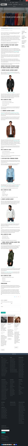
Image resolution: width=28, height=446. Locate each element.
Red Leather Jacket (21, 361)
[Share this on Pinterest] (18, 297)
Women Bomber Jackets (12, 361)
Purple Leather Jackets (21, 366)
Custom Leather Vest (3, 385)
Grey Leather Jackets (21, 370)
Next (11, 28)
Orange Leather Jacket (21, 369)
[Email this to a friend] (20, 297)
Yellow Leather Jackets (21, 374)
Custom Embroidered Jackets (4, 382)
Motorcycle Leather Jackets (4, 360)
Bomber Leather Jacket (3, 361)
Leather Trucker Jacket (21, 416)
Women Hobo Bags (12, 391)
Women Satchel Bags (12, 394)
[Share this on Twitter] (15, 297)
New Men (2, 403)
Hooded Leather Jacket (3, 369)
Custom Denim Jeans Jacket (4, 390)
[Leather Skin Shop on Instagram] (3, 0)
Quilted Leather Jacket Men (4, 370)
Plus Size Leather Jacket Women (13, 370)
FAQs (19, 385)
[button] (11, 3)
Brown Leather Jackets (21, 360)
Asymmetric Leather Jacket (21, 406)
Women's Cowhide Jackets (4, 415)
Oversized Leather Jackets (21, 419)
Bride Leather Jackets (3, 391)
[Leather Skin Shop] (4, 4)
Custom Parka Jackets (3, 395)
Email (11, 303)
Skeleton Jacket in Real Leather (22, 410)
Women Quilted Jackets (12, 366)
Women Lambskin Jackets (4, 412)
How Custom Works (3, 399)
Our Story (20, 382)
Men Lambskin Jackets (3, 411)
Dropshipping (20, 391)
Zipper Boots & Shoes (12, 386)
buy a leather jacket (16, 51)
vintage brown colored (16, 140)
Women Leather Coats (12, 365)
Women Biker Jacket (12, 360)
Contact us (20, 394)
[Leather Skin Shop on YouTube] (5, 0)
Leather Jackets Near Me (21, 415)
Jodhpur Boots (11, 385)
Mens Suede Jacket (3, 374)
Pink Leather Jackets (21, 365)
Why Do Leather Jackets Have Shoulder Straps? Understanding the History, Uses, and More (4, 327)
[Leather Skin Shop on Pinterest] (4, 0)
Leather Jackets (20, 420)
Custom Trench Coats (3, 394)
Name (1, 303)
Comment (2, 306)
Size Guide (20, 386)
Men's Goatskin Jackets (3, 416)
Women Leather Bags (12, 390)
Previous (9, 28)
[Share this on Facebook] (16, 297)
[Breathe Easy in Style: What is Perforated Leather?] (17, 320)
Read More (3, 349)
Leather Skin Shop (5, 442)
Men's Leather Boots (12, 382)
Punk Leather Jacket (21, 403)
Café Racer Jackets (3, 365)
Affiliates (19, 390)
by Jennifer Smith (3, 30)
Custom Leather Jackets (4, 381)
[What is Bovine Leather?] (11, 320)
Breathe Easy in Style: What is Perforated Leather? (17, 325)
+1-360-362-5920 (8, 0)
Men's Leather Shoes (12, 381)
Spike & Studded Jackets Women (13, 369)
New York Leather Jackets (13, 403)
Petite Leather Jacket (21, 411)
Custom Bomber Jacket (3, 386)
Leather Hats (11, 395)
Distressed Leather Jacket (21, 407)
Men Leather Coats (3, 366)
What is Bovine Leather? (10, 324)
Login (24, 0)
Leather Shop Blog (21, 381)
